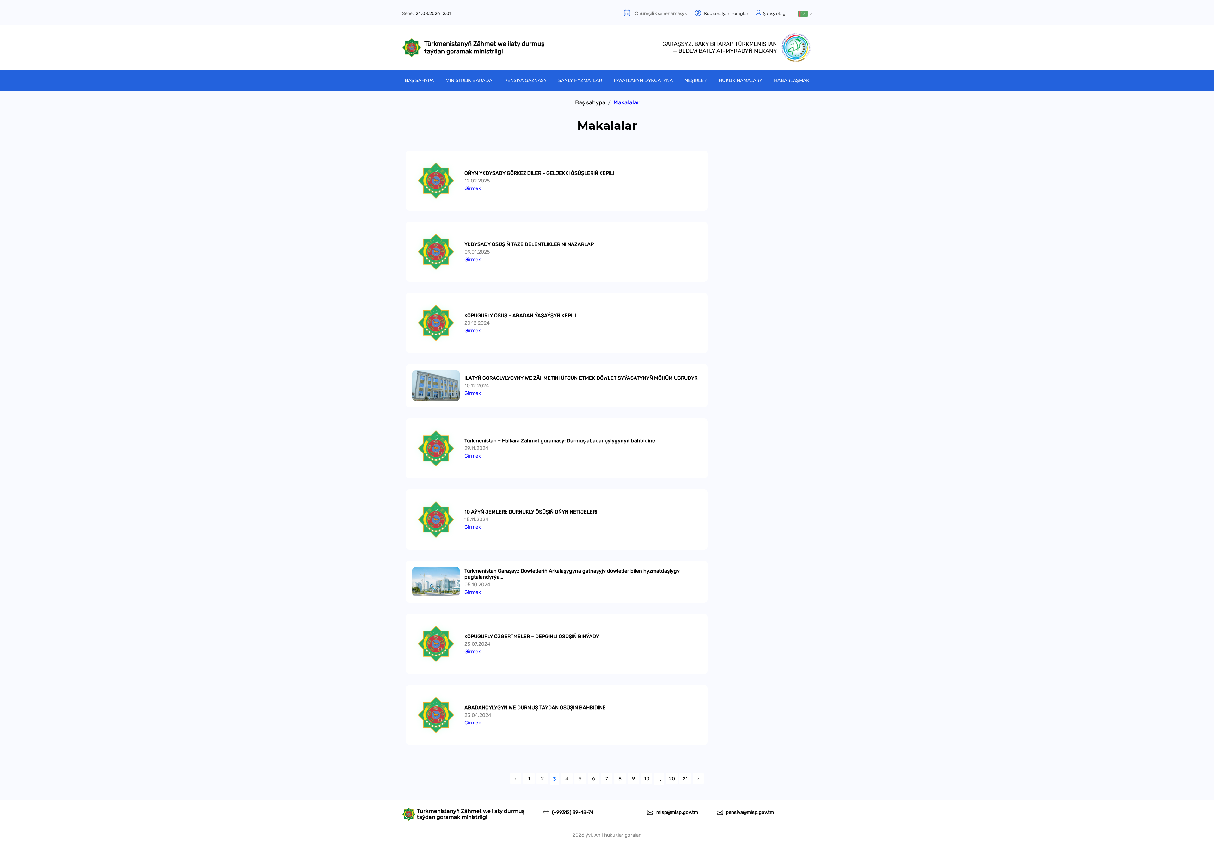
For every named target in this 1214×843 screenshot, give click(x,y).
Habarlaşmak (791, 80)
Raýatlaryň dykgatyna (643, 80)
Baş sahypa (419, 80)
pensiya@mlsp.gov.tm (749, 812)
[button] (805, 14)
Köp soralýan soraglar (724, 13)
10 (646, 779)
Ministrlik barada (468, 80)
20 (672, 779)
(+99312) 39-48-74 (572, 812)
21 (685, 779)
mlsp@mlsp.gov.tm (676, 812)
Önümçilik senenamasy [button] (658, 13)
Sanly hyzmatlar (580, 80)
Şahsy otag (774, 13)
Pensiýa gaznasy (525, 80)
